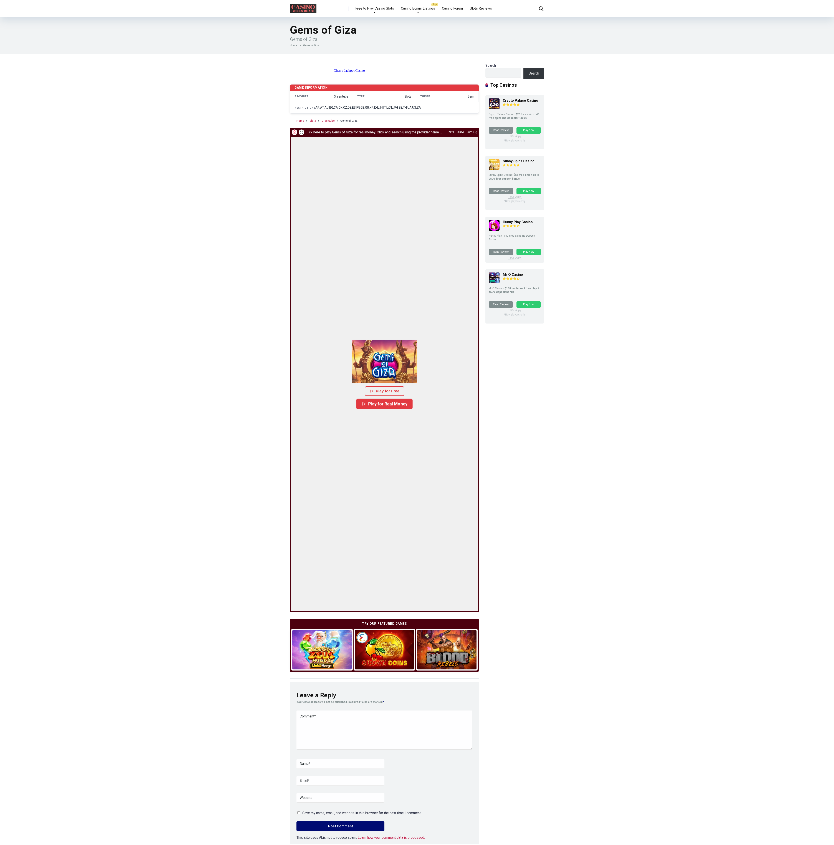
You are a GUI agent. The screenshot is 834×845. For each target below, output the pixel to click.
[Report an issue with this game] (294, 132)
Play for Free (387, 391)
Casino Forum (452, 8)
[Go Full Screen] (301, 132)
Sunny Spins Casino (518, 161)
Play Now (528, 130)
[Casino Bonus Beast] (303, 7)
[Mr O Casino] (494, 282)
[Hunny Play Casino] (494, 229)
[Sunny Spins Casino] (494, 169)
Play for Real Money (387, 403)
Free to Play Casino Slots (374, 8)
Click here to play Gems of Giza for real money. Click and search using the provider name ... (341, 132)
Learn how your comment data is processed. (391, 837)
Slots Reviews (481, 8)
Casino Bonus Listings (418, 8)
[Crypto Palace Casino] (494, 108)
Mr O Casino (513, 274)
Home (293, 45)
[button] (384, 361)
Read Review (501, 130)
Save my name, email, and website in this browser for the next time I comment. (361, 813)
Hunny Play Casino (518, 222)
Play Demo (322, 649)
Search (490, 65)
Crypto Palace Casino (520, 100)
